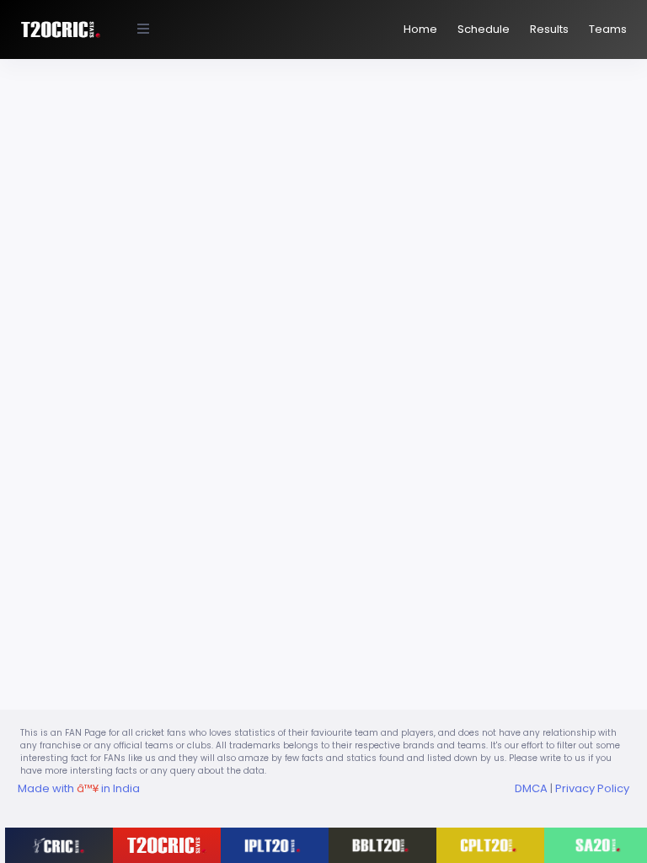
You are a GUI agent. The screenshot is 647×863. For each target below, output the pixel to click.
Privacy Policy (592, 788)
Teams (608, 29)
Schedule (483, 29)
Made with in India (79, 788)
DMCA (531, 788)
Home (420, 29)
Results (549, 29)
